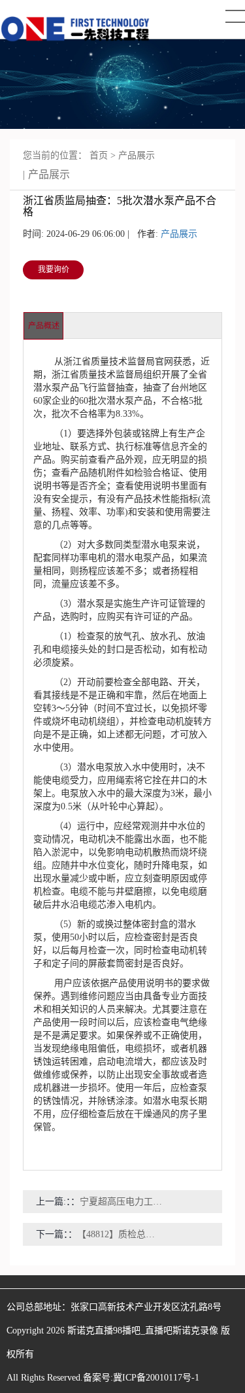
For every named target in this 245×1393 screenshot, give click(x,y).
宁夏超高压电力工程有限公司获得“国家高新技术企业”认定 (123, 1202)
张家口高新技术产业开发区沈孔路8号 (146, 1307)
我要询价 (53, 269)
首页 (99, 155)
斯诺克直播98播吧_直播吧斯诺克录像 (142, 1330)
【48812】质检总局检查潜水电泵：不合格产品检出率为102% (120, 1234)
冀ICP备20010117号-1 (156, 1378)
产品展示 (136, 155)
